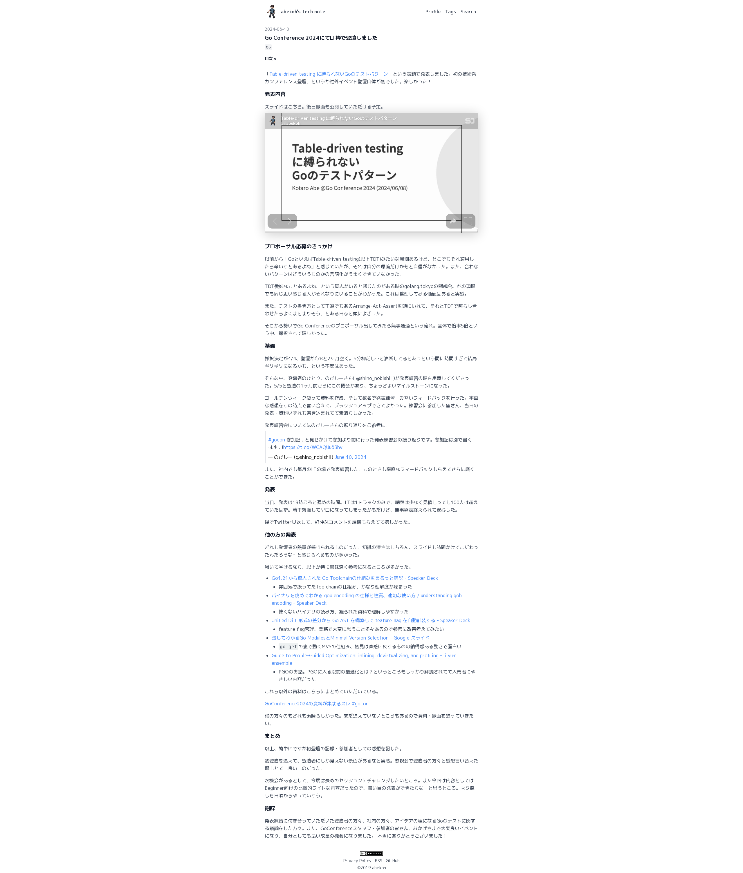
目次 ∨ (270, 58)
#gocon (276, 439)
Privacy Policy (357, 860)
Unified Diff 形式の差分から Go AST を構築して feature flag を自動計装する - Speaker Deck (371, 620)
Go (268, 47)
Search (468, 11)
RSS (378, 860)
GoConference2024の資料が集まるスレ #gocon (317, 703)
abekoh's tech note (303, 11)
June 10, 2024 (350, 457)
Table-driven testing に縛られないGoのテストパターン (328, 74)
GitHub (393, 860)
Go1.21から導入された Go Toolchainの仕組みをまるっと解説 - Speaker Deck (355, 578)
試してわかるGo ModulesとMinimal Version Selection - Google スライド (351, 638)
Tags (450, 11)
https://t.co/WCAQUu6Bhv (312, 447)
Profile (433, 11)
